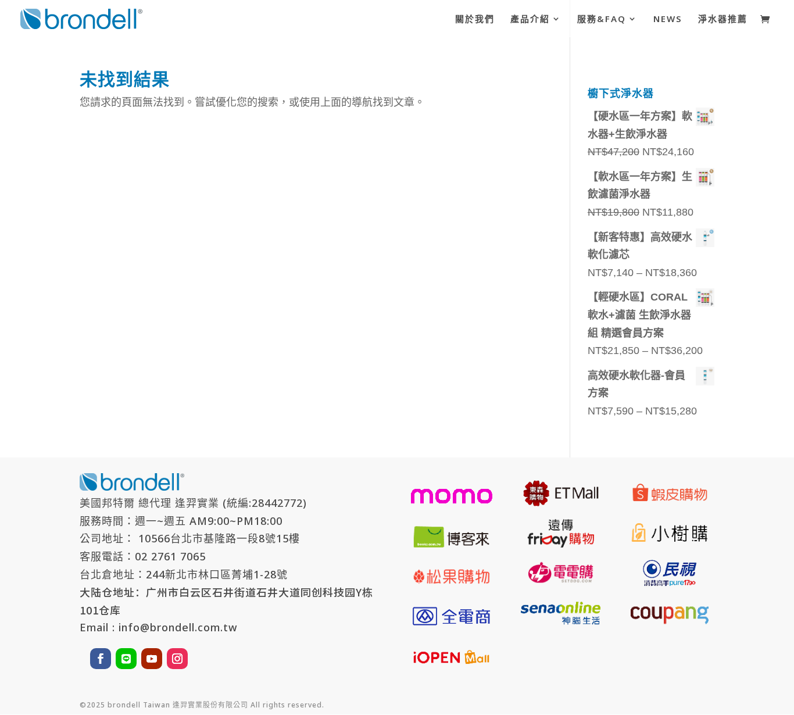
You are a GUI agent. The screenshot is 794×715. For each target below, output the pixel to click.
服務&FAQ (601, 19)
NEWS (667, 19)
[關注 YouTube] (151, 658)
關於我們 (475, 19)
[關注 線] (126, 658)
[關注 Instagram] (177, 658)
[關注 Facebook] (100, 658)
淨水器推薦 (722, 19)
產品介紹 (530, 19)
